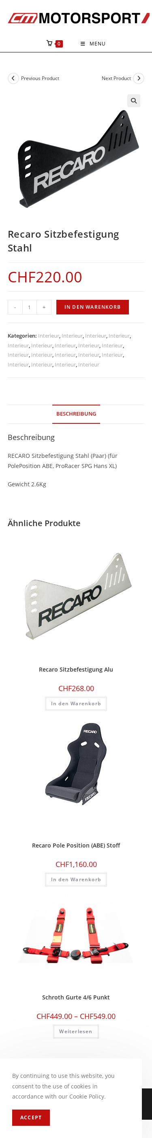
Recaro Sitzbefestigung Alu (76, 669)
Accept (31, 1117)
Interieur (48, 335)
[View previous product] (13, 78)
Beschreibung (76, 413)
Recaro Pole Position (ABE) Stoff (76, 845)
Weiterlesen (75, 1031)
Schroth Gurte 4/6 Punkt (76, 997)
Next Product (116, 78)
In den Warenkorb (92, 306)
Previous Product (40, 78)
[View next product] (138, 78)
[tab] (76, 414)
